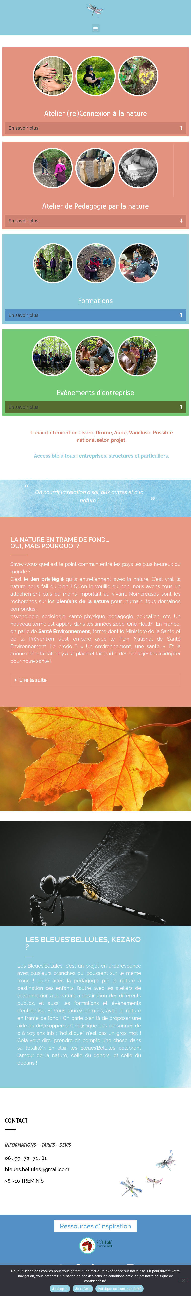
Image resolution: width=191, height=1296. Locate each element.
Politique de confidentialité (119, 1289)
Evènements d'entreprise (95, 392)
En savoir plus (23, 127)
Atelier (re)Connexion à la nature (95, 113)
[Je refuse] (183, 1280)
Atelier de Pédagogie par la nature (95, 205)
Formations (95, 300)
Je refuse (83, 1289)
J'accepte (60, 1289)
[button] (96, 28)
